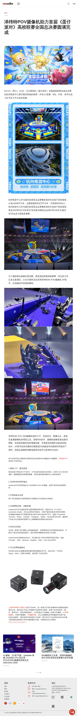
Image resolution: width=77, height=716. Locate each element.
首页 (5, 686)
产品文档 (6, 696)
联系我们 (6, 699)
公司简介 (6, 694)
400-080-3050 (36, 686)
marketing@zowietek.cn (39, 693)
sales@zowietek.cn (41, 689)
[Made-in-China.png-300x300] (23, 703)
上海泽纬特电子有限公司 (17, 607)
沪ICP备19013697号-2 (35, 712)
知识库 (6, 691)
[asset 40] (10, 703)
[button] (68, 3)
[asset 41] (5, 703)
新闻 (5, 13)
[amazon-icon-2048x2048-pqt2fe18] (14, 703)
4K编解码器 (31, 615)
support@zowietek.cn (41, 696)
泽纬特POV (63, 458)
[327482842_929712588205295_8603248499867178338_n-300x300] (19, 703)
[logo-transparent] (7, 5)
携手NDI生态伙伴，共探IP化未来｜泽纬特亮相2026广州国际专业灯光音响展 (57, 657)
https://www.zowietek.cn (17, 622)
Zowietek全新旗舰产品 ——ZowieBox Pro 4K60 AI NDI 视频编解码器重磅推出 (19, 657)
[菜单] (18, 3)
